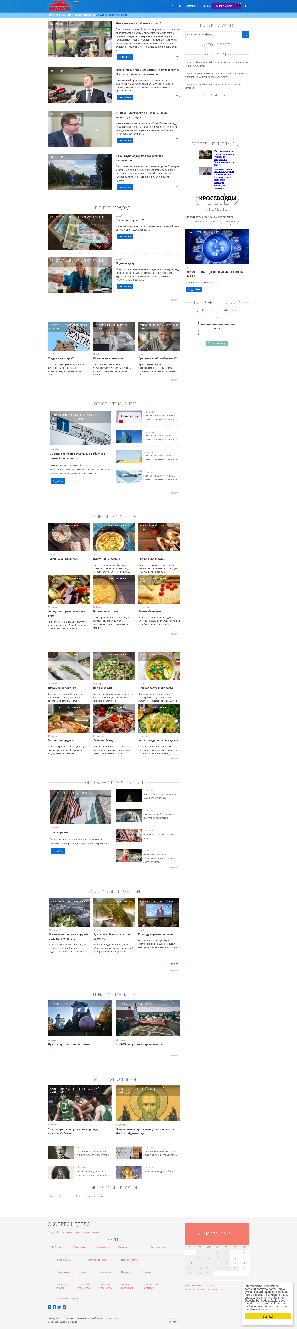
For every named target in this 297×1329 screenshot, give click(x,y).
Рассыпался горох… (106, 611)
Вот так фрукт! (103, 688)
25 (226, 1268)
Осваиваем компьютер (108, 358)
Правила (126, 1272)
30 (208, 1273)
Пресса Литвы (129, 1259)
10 (217, 1257)
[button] (54, 917)
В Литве (56, 1247)
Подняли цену (125, 263)
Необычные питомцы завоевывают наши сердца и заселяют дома (158, 858)
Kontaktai (191, 6)
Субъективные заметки (75, 901)
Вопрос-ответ (158, 1247)
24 (217, 1268)
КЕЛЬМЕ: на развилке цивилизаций (139, 1044)
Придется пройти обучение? (157, 358)
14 (190, 1263)
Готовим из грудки (60, 740)
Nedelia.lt (53, 1232)
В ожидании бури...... (107, 934)
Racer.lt (207, 1289)
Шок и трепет (59, 832)
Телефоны (105, 1272)
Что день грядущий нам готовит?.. (139, 23)
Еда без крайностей (151, 559)
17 (217, 1263)
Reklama (205, 6)
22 (200, 1268)
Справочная (62, 1272)
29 (200, 1273)
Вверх (216, 1289)
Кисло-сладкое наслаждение (158, 740)
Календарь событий (65, 1089)
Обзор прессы (63, 1259)
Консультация (61, 217)
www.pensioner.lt (194, 1286)
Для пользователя (217, 310)
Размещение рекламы (87, 1232)
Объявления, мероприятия (71, 793)
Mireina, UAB (174, 1318)
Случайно (74, 1196)
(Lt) (239, 4)
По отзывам (57, 1196)
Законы (147, 1272)
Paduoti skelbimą (223, 6)
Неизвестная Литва (64, 1004)
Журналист (82, 217)
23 (208, 1268)
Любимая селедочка (62, 688)
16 (208, 1263)
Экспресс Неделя (58, 525)
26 (234, 1268)
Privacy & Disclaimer (107, 1318)
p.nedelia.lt (211, 1286)
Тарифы (81, 1272)
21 (190, 1268)
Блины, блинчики (149, 611)
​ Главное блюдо (103, 740)
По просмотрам (93, 1196)
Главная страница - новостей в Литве (72, 14)
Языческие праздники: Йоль (158, 1171)
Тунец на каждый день (63, 559)
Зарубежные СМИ (98, 1259)
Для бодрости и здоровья (155, 688)
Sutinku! (268, 1316)
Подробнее (125, 57)
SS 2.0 (74, 1322)
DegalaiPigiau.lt (193, 1289)
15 (200, 1263)
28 (190, 1273)
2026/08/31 (122, 208)
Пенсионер (59, 414)
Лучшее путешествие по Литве (69, 1044)
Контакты (66, 1232)
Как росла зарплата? (130, 220)
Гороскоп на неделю (203, 232)
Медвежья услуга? (61, 358)
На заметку (102, 1247)
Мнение (122, 1247)
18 (226, 1263)
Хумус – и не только (106, 559)
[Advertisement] (114, 310)
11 (226, 1257)
